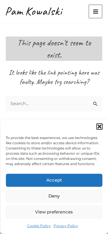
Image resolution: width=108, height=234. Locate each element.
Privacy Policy (66, 226)
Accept (54, 180)
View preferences (54, 212)
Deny (54, 196)
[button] (99, 126)
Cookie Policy (39, 226)
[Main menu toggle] (95, 11)
